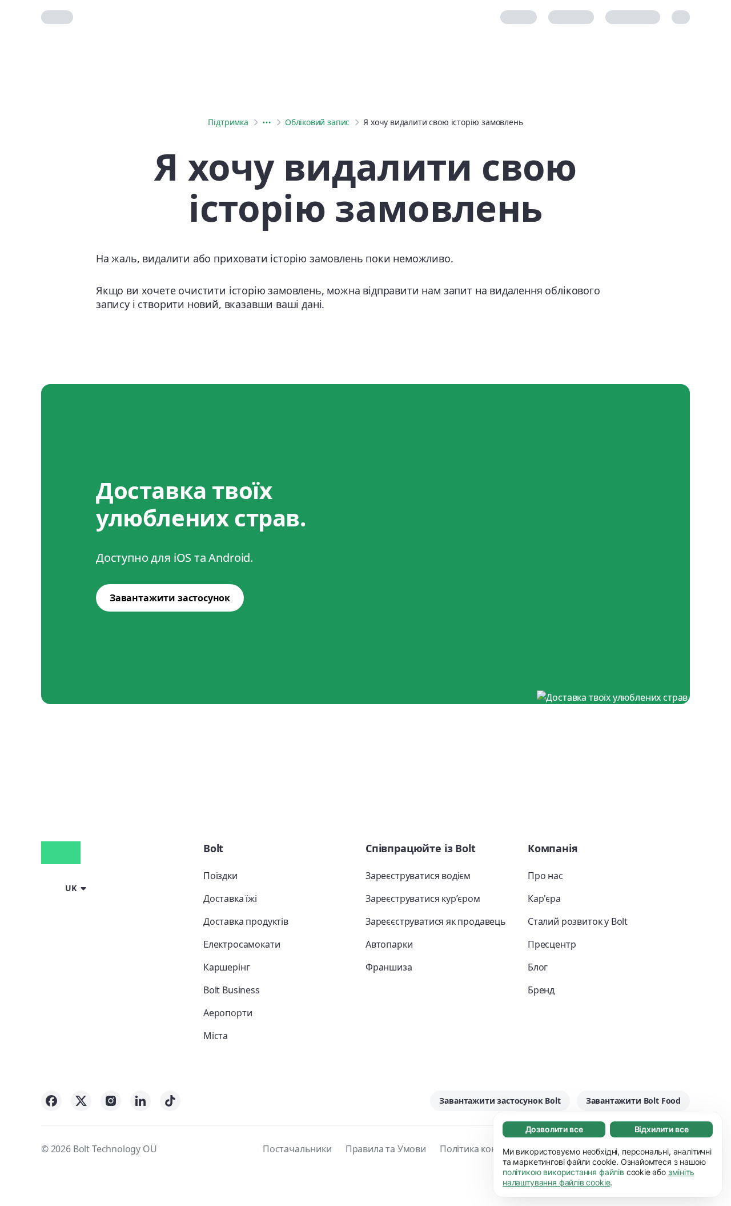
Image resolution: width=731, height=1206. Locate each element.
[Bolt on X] (81, 1101)
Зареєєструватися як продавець (436, 921)
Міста (215, 1035)
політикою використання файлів (563, 1172)
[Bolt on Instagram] (111, 1101)
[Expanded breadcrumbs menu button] (266, 122)
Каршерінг (226, 967)
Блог (538, 967)
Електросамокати (241, 944)
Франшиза (389, 967)
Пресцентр (552, 944)
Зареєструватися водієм (418, 875)
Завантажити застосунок (170, 598)
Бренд (541, 990)
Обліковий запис (317, 122)
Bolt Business (231, 990)
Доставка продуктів (245, 921)
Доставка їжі (230, 898)
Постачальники (297, 1149)
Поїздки (220, 875)
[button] (65, 887)
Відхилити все (661, 1129)
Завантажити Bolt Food (633, 1100)
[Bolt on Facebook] (51, 1101)
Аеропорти (227, 1013)
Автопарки (389, 944)
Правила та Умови (386, 1149)
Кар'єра (544, 898)
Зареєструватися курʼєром (423, 898)
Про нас (545, 875)
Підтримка (228, 122)
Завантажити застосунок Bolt (499, 1100)
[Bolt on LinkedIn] (140, 1101)
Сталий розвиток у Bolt (578, 921)
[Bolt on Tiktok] (170, 1101)
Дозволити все (554, 1129)
